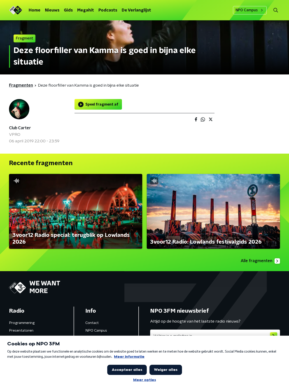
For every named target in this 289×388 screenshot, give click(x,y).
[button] (275, 10)
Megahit (85, 10)
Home (34, 10)
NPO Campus (246, 10)
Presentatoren (21, 330)
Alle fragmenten (256, 261)
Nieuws (52, 10)
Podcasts (107, 10)
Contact (92, 323)
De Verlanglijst (136, 10)
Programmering (22, 323)
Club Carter (20, 128)
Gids (68, 10)
